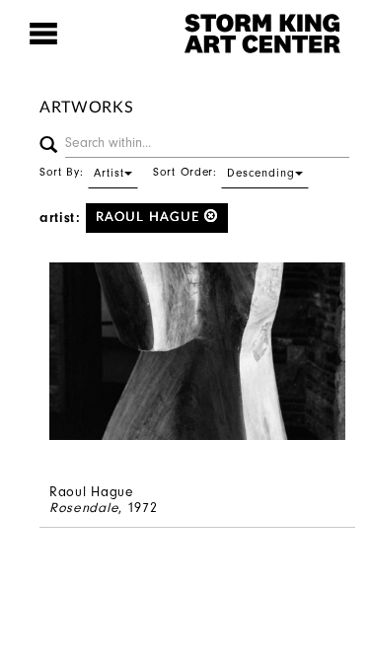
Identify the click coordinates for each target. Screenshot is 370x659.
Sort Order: (224, 172)
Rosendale (83, 507)
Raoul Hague (150, 217)
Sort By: (81, 172)
